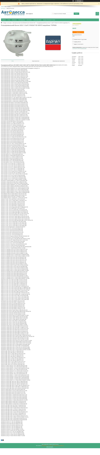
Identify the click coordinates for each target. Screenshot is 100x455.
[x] (3, 440)
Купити (78, 32)
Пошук (76, 13)
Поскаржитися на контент (47, 445)
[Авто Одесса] (13, 13)
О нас (9, 19)
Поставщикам (22, 19)
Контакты (14, 19)
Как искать (29, 19)
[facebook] (1, 440)
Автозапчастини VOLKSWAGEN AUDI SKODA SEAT (24, 22)
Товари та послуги (7, 22)
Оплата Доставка (37, 19)
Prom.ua (56, 444)
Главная (4, 19)
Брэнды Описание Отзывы (49, 19)
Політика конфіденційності (58, 445)
